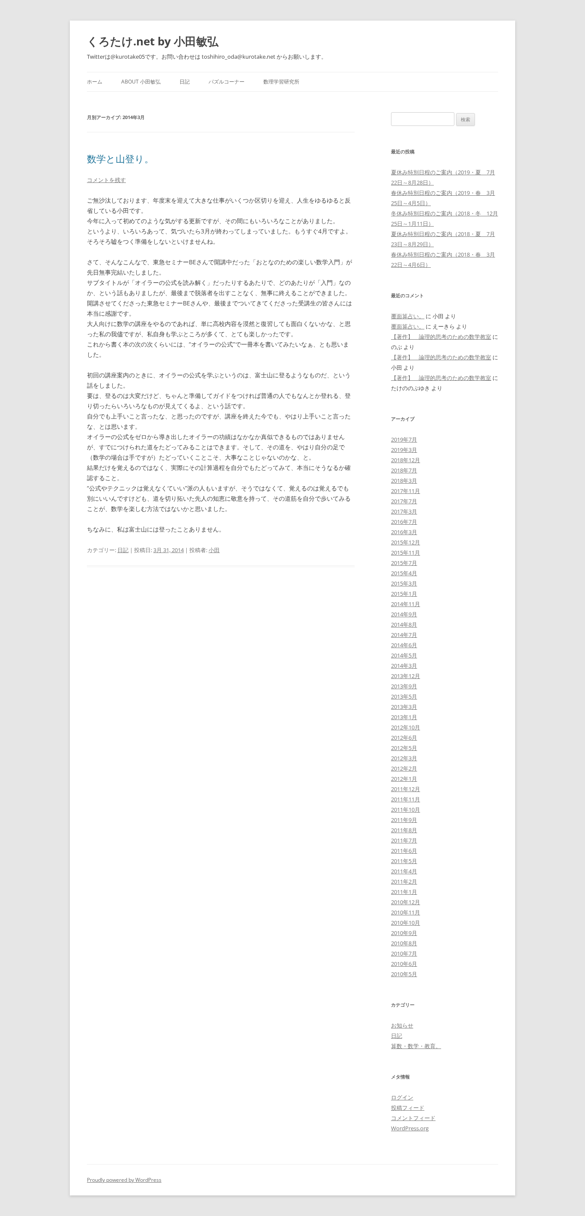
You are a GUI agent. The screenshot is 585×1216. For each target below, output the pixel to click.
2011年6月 (404, 850)
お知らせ (402, 1025)
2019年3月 (404, 450)
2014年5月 (404, 655)
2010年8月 (404, 943)
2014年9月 (404, 614)
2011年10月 (405, 809)
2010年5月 (404, 974)
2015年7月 (404, 563)
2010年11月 (405, 912)
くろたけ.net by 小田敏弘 (152, 41)
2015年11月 (405, 552)
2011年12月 (405, 789)
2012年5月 (404, 748)
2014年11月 (405, 604)
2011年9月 (404, 820)
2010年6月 (404, 964)
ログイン (402, 1097)
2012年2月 (404, 768)
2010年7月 (404, 953)
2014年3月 (404, 665)
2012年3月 (404, 758)
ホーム (94, 81)
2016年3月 (404, 532)
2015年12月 (405, 542)
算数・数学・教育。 (416, 1046)
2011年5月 (404, 861)
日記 (184, 81)
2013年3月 (404, 707)
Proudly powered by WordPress (124, 1179)
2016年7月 (404, 522)
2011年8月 (404, 830)
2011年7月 (404, 840)
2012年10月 (405, 727)
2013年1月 (404, 717)
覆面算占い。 (407, 316)
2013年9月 (404, 686)
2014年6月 (404, 645)
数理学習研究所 (281, 81)
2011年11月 (405, 799)
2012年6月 (404, 737)
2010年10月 (405, 922)
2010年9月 (404, 933)
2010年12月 (405, 902)
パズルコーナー (227, 81)
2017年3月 (404, 511)
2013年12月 (405, 676)
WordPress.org (410, 1128)
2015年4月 (404, 573)
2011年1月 (404, 892)
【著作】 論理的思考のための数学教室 (441, 337)
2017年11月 (405, 491)
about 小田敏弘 (141, 81)
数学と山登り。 (120, 158)
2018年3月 (404, 480)
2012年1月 (404, 779)
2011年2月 (404, 881)
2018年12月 (405, 460)
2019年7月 (404, 439)
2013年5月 (404, 696)
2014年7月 (404, 635)
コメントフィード (413, 1118)
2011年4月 (404, 871)
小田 (214, 550)
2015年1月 (404, 594)
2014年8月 (404, 624)
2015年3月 (404, 583)
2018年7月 (404, 470)
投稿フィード (407, 1107)
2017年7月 (404, 501)
